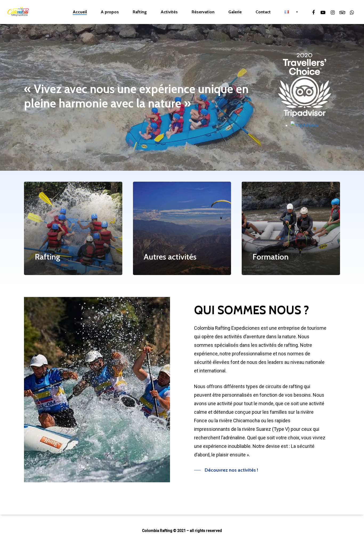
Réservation (203, 12)
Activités (169, 12)
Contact (263, 12)
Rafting (140, 12)
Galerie (235, 12)
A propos (110, 12)
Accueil (80, 12)
